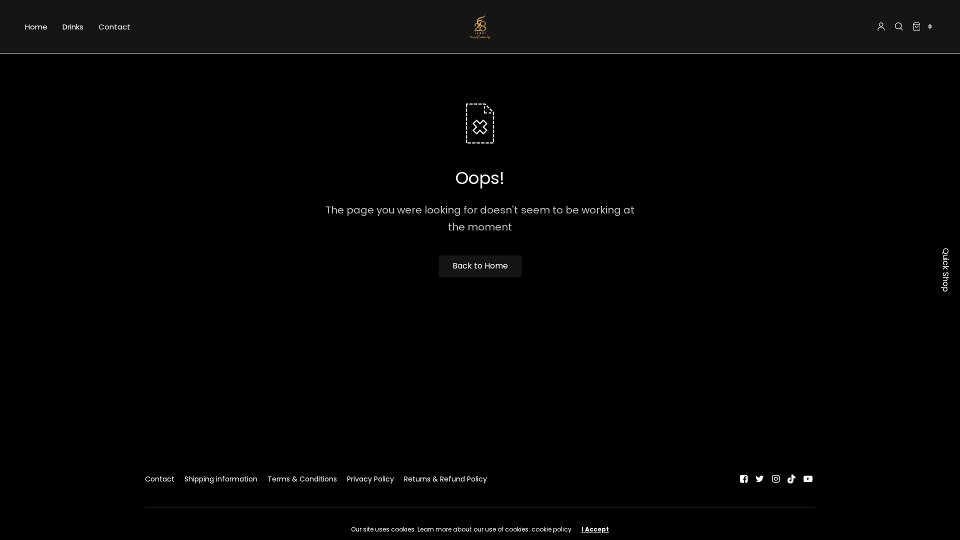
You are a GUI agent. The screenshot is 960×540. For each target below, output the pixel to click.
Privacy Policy (370, 479)
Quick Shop (946, 270)
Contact (114, 27)
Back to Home (480, 266)
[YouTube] (808, 479)
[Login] (881, 26)
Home (36, 27)
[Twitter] (760, 479)
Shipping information (221, 479)
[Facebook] (744, 479)
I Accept (595, 529)
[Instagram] (776, 479)
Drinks (73, 27)
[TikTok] (792, 479)
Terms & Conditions (302, 479)
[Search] (899, 26)
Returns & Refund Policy (445, 479)
